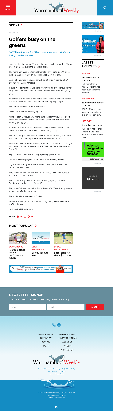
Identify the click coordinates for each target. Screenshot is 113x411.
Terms (51, 374)
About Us (67, 342)
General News (45, 334)
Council (45, 342)
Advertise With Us (67, 338)
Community (46, 338)
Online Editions (67, 334)
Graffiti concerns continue (90, 78)
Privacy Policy (59, 374)
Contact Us (67, 350)
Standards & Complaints (56, 371)
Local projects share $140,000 (62, 254)
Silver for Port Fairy (92, 125)
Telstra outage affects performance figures (17, 254)
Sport (14, 25)
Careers (67, 346)
